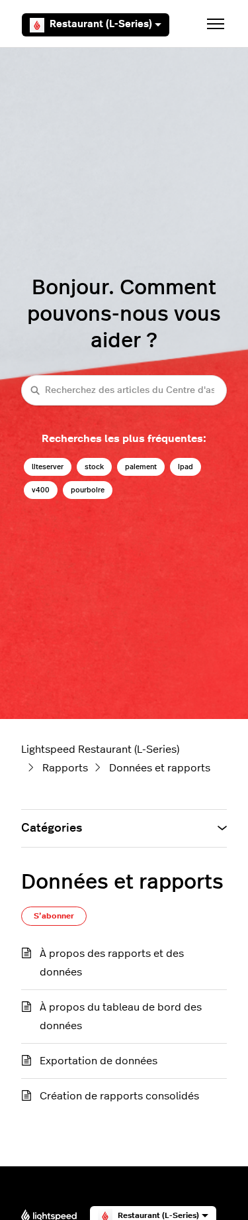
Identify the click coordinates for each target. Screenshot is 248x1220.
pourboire (87, 490)
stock (94, 467)
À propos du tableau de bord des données (121, 1016)
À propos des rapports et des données (112, 962)
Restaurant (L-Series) (101, 24)
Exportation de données (98, 1061)
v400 (41, 490)
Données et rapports (159, 768)
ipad (185, 467)
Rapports (65, 768)
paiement (141, 467)
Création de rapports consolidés (119, 1096)
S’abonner (54, 916)
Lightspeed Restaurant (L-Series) (100, 749)
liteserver (47, 467)
